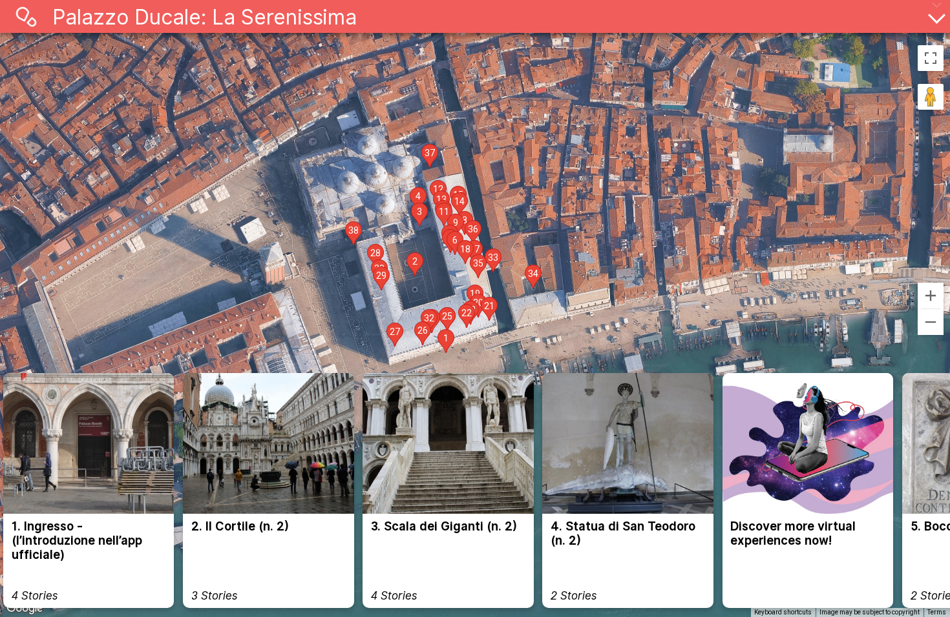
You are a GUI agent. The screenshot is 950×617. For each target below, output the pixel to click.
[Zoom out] (931, 322)
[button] (446, 341)
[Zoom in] (931, 295)
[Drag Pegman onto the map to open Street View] (931, 97)
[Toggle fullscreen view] (931, 58)
